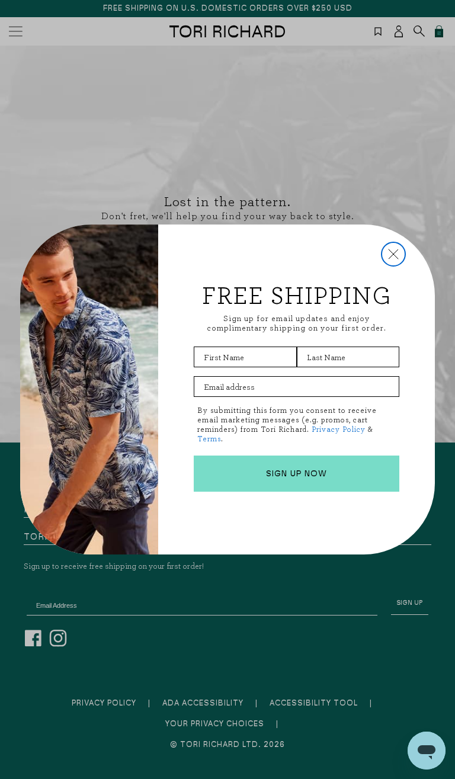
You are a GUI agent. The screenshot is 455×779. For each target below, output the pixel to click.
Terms (209, 438)
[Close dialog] (393, 254)
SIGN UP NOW (296, 474)
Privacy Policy (339, 429)
